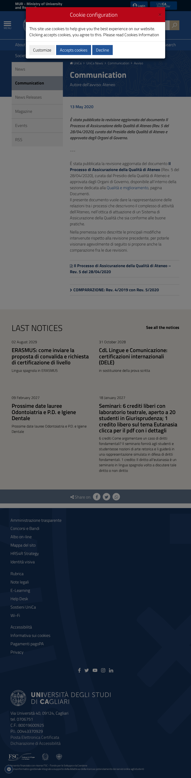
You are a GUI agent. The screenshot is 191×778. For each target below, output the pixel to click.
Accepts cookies (73, 50)
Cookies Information (141, 35)
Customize (42, 50)
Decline (102, 50)
